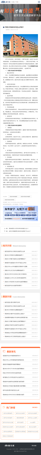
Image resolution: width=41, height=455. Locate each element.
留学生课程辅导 (8, 413)
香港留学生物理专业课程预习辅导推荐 (13, 381)
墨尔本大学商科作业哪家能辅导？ (14, 255)
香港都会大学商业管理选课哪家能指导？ (16, 332)
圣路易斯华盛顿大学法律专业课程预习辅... (16, 317)
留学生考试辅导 (8, 418)
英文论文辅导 (32, 427)
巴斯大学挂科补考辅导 (25, 196)
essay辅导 (32, 422)
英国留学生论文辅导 (33, 432)
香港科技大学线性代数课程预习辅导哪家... (14, 386)
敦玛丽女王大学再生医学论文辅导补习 (13, 377)
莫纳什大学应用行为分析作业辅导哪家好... (16, 282)
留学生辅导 (20, 422)
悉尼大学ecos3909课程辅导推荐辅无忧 (13, 360)
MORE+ (35, 407)
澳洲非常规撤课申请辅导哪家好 (11, 364)
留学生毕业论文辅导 (8, 423)
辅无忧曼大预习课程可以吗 (12, 302)
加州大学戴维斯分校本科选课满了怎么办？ (20, 231)
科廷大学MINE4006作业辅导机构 (12, 373)
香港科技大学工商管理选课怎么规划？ (15, 336)
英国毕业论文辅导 (8, 427)
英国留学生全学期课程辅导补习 (11, 355)
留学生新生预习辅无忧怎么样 (11, 390)
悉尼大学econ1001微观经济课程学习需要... (16, 266)
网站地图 (34, 445)
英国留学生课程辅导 (20, 432)
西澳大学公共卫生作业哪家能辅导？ (15, 270)
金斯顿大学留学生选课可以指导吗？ (15, 325)
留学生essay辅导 (32, 418)
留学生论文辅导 (20, 413)
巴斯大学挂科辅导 (13, 196)
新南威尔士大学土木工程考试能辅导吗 (15, 278)
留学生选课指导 (8, 431)
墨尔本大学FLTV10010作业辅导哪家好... (14, 368)
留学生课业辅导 (20, 427)
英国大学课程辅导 (8, 436)
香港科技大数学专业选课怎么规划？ (15, 313)
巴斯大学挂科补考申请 (9, 199)
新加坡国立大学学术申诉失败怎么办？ (19, 228)
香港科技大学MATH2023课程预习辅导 (13, 394)
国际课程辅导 (20, 418)
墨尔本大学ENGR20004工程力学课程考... (16, 274)
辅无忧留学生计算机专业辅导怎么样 (15, 251)
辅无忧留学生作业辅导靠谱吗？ (13, 285)
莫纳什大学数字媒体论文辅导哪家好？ (15, 259)
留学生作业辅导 (32, 413)
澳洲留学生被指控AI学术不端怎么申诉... (16, 263)
